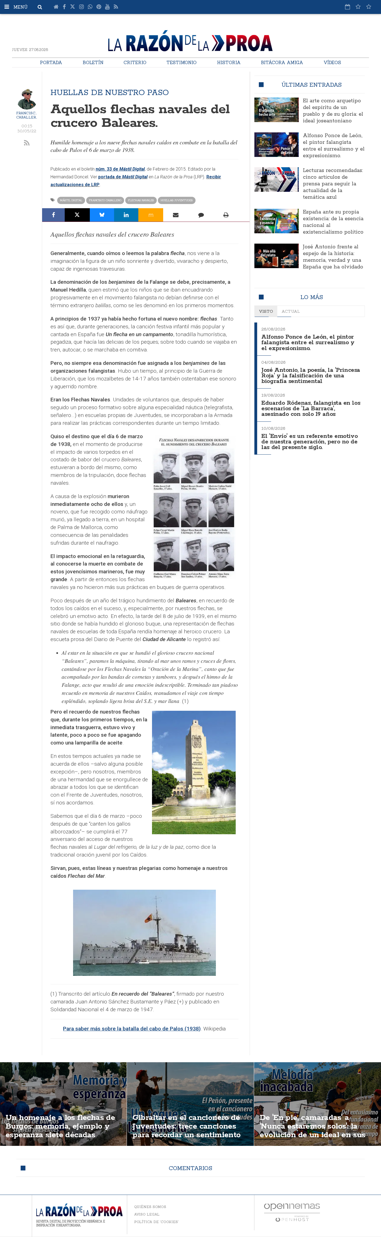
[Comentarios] (200, 215)
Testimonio (182, 62)
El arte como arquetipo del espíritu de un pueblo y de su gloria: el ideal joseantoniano (333, 111)
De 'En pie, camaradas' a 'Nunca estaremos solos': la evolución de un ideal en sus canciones (312, 1131)
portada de (123, 177)
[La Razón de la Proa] (190, 39)
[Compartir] (53, 215)
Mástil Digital (71, 200)
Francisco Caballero (27, 115)
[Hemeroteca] (347, 6)
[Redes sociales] (358, 6)
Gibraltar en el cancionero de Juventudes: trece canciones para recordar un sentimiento (186, 1126)
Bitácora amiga (282, 62)
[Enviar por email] (175, 215)
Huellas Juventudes (177, 200)
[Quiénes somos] (368, 6)
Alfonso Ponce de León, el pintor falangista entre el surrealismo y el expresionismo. (334, 145)
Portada (51, 62)
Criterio (135, 62)
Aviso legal (147, 1214)
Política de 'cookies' (156, 1222)
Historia (229, 62)
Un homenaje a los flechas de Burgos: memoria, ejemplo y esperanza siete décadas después (60, 1131)
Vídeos (332, 62)
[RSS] (115, 7)
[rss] (27, 143)
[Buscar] (40, 7)
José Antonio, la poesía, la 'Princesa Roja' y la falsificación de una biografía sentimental (310, 376)
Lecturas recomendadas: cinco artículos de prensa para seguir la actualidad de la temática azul (333, 184)
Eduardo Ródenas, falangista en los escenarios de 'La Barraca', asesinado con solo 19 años (310, 408)
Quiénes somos (150, 1207)
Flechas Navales (141, 200)
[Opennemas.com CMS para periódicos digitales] (292, 1212)
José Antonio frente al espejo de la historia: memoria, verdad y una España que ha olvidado (333, 257)
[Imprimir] (226, 215)
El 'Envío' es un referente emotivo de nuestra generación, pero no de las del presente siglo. (309, 442)
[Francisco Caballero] (27, 99)
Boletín (93, 62)
